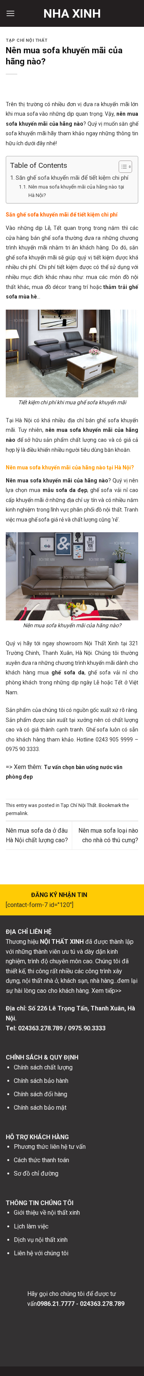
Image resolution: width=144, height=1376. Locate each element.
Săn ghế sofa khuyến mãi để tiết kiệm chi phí (72, 177)
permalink (16, 813)
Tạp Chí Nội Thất (27, 40)
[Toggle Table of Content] (121, 166)
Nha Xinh (72, 13)
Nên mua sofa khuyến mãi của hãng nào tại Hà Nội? (76, 191)
